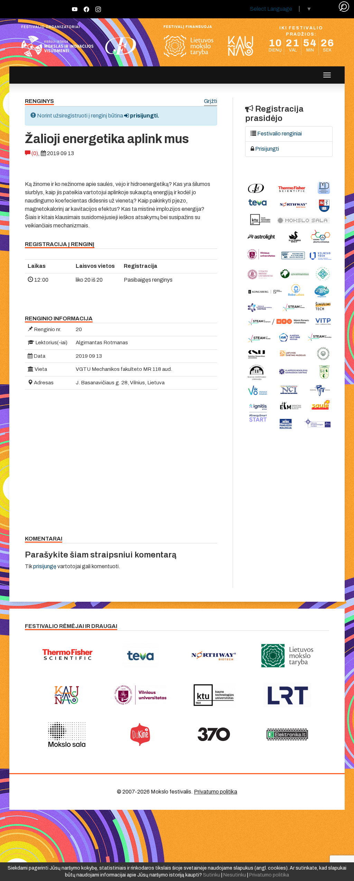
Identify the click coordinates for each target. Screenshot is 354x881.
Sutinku (211, 875)
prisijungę (44, 566)
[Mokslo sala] (67, 734)
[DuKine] (140, 734)
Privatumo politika (215, 792)
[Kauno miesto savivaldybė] (67, 695)
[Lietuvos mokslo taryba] (287, 656)
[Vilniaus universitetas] (140, 695)
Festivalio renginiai (279, 134)
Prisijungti (267, 149)
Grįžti (210, 101)
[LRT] (287, 695)
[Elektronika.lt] (287, 734)
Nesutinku (234, 875)
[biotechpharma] (214, 656)
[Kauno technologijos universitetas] (214, 695)
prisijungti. (144, 116)
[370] (214, 734)
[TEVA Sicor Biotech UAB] (140, 656)
